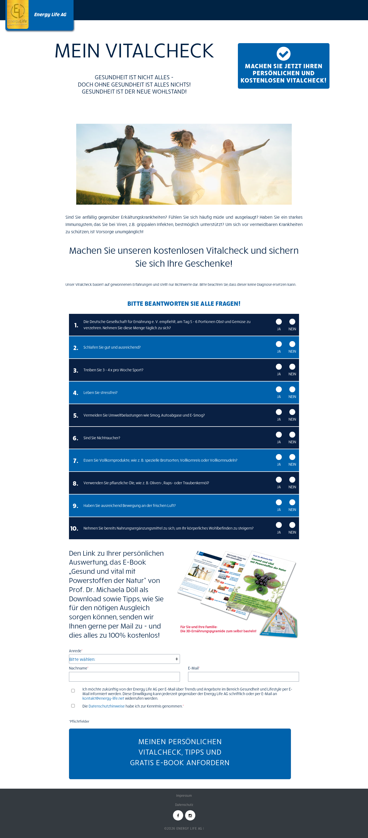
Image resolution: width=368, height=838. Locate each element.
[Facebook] (178, 815)
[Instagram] (190, 815)
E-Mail (194, 668)
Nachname (78, 668)
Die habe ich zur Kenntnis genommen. (133, 706)
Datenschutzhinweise (107, 706)
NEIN (292, 329)
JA (279, 329)
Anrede (75, 650)
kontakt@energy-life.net (103, 698)
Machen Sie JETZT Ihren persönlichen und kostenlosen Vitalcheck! (284, 72)
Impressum (184, 796)
